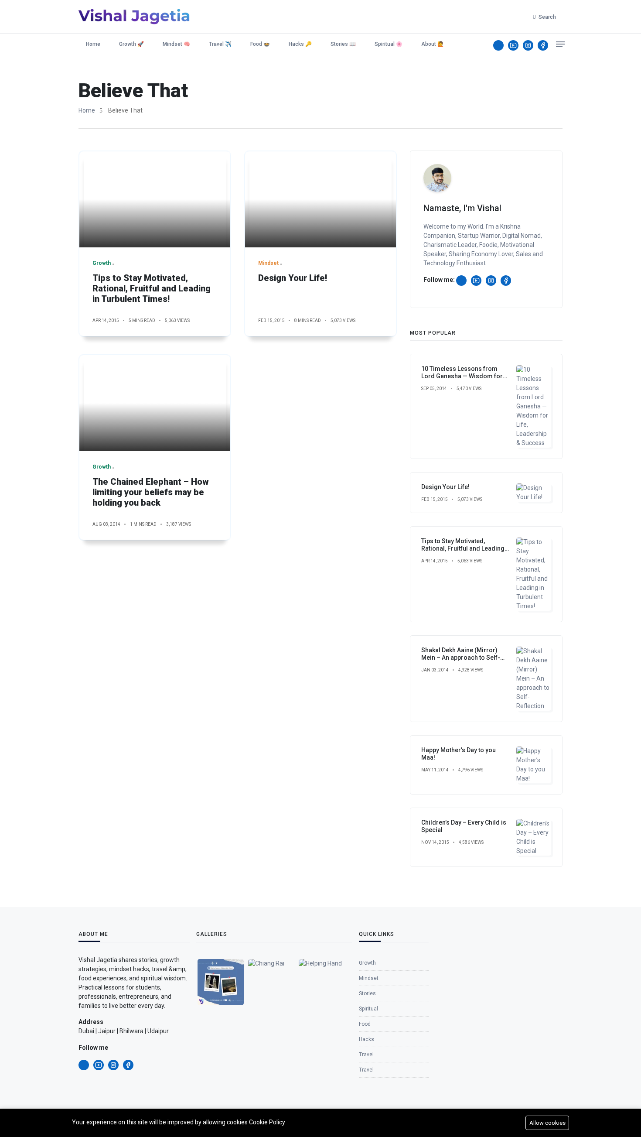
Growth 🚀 (131, 44)
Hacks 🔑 (300, 44)
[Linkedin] (498, 45)
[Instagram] (528, 45)
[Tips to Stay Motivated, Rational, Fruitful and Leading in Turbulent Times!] (154, 199)
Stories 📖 (343, 44)
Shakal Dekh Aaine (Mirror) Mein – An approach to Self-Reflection (460, 657)
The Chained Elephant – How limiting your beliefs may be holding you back (150, 492)
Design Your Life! (292, 278)
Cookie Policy (267, 1122)
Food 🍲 (260, 44)
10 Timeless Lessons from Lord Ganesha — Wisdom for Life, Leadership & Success (462, 376)
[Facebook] (543, 45)
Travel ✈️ (220, 44)
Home (92, 44)
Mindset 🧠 (176, 44)
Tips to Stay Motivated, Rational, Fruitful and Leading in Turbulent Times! (151, 288)
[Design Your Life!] (320, 199)
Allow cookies (547, 1123)
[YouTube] (513, 45)
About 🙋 (432, 44)
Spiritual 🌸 (388, 44)
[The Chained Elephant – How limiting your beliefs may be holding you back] (154, 403)
